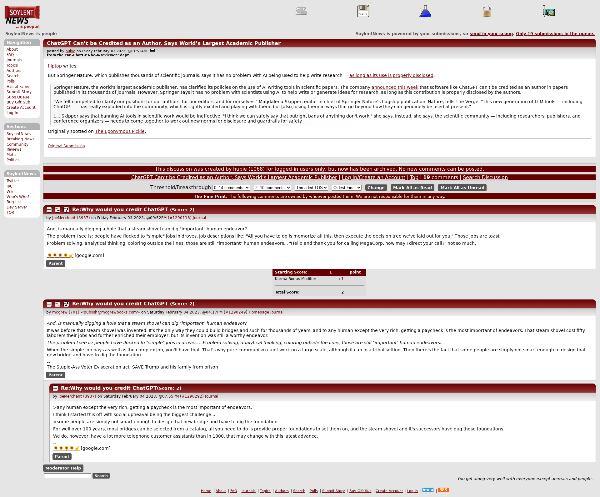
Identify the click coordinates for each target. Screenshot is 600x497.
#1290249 (235, 312)
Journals (14, 60)
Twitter (13, 181)
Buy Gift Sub (18, 102)
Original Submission (66, 146)
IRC (9, 186)
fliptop (55, 65)
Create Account (21, 107)
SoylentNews (22, 17)
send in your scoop (491, 33)
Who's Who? (18, 197)
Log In (12, 113)
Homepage (259, 312)
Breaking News (20, 139)
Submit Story (19, 92)
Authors (14, 70)
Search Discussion (485, 177)
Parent (55, 263)
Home (206, 491)
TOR (10, 212)
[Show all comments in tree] (66, 210)
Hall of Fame (18, 86)
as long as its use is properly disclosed (391, 75)
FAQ (10, 55)
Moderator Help (63, 468)
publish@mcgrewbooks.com (110, 312)
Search (13, 76)
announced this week (395, 87)
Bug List (14, 202)
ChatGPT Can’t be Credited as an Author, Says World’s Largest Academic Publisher (164, 43)
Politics (13, 160)
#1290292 (192, 396)
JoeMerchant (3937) (71, 218)
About (12, 49)
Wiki (10, 191)
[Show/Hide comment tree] (57, 210)
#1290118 (179, 218)
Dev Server (17, 207)
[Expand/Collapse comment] (49, 210)
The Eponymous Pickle (120, 131)
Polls (11, 81)
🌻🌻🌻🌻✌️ (60, 255)
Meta (11, 155)
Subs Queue (18, 97)
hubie (70, 51)
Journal (199, 218)
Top (414, 177)
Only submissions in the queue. (555, 33)
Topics (12, 65)
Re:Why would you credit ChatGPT (120, 210)
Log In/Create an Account (373, 177)
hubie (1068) (249, 169)
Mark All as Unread (462, 187)
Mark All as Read (412, 187)
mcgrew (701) (65, 312)
